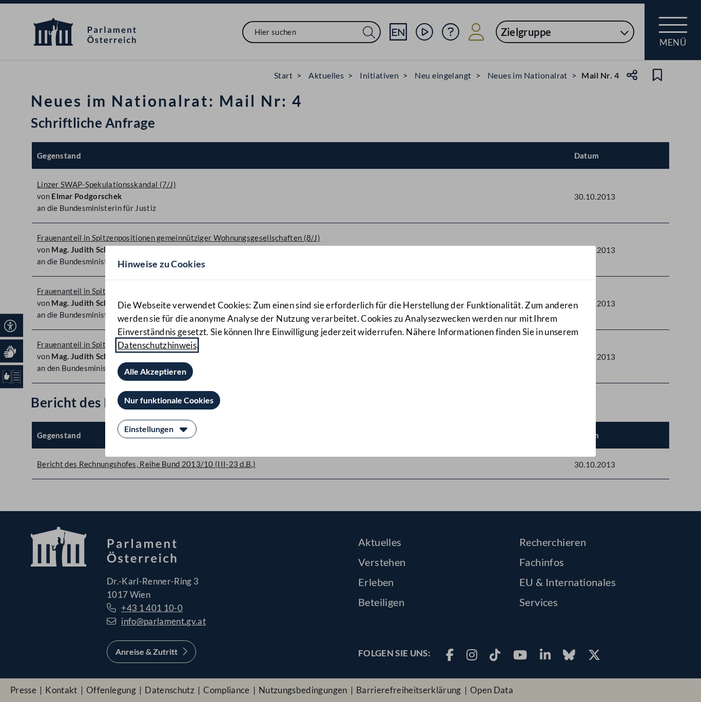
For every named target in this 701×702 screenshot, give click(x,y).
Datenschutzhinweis (157, 345)
